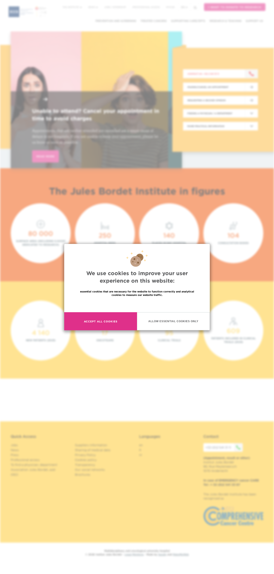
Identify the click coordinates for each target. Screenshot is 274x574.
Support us (254, 20)
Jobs (14, 445)
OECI (14, 474)
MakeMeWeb (181, 554)
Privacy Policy (85, 455)
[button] (35, 99)
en (183, 7)
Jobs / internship (115, 7)
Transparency (85, 464)
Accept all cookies (101, 321)
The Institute (71, 7)
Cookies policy (86, 460)
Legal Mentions (134, 554)
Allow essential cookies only (173, 321)
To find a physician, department (34, 464)
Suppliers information (91, 445)
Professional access (146, 7)
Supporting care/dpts (188, 20)
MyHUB (170, 7)
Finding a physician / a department (209, 113)
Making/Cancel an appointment (208, 87)
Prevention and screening (115, 20)
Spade (162, 554)
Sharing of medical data (92, 450)
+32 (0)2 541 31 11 (218, 447)
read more (45, 156)
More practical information (205, 126)
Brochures (82, 474)
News (92, 7)
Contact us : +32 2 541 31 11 (203, 73)
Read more (137, 304)
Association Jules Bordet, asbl (33, 469)
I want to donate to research (234, 7)
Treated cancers (153, 20)
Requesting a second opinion (207, 100)
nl (140, 455)
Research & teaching (225, 20)
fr (140, 450)
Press (15, 455)
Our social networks (90, 469)
